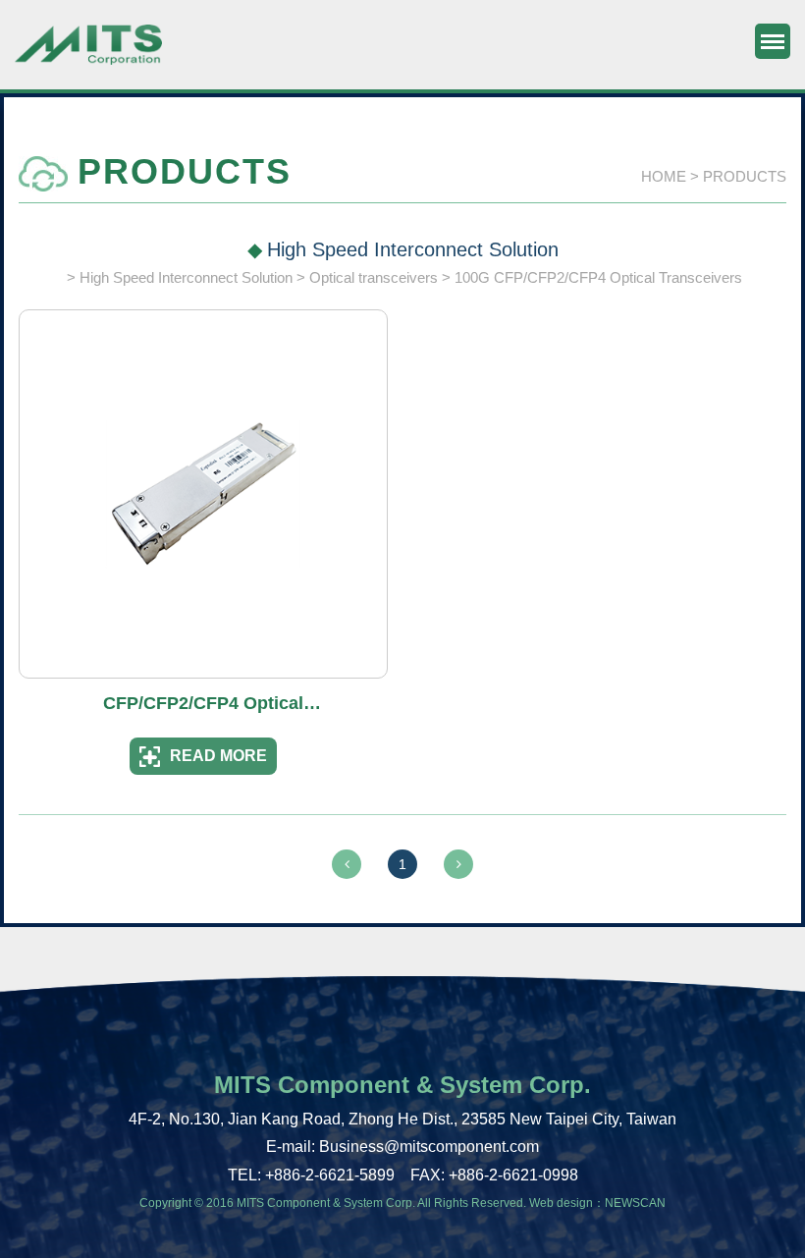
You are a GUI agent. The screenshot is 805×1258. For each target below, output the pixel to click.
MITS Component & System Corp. (88, 54)
